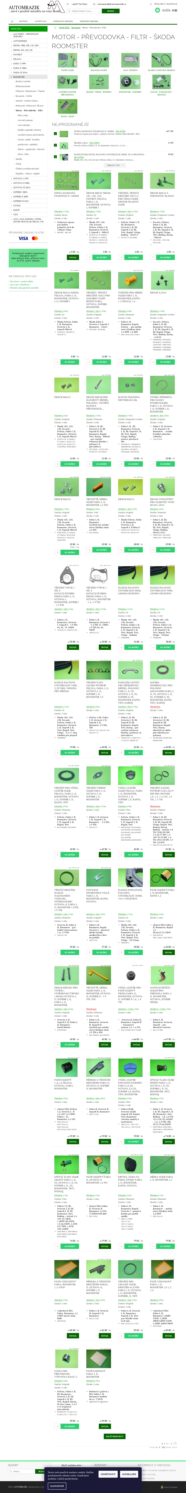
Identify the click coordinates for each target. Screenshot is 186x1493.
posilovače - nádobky (28, 144)
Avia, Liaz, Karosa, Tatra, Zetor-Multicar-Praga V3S (28, 220)
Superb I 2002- (20, 192)
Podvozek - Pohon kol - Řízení (29, 105)
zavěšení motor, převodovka (31, 134)
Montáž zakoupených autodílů (24, 287)
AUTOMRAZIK (34, 8)
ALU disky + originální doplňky (26, 35)
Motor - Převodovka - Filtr (29, 110)
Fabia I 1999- (19, 63)
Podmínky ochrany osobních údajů (157, 1470)
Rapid (16, 210)
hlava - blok (23, 154)
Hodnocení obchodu (89, 21)
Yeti (15, 214)
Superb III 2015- (21, 201)
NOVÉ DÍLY (23, 21)
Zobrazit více (113, 165)
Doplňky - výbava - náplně (28, 173)
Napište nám (40, 21)
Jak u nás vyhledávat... (20, 284)
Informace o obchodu (63, 21)
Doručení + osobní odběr (21, 281)
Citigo (17, 205)
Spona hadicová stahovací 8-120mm (99, 131)
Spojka (19, 159)
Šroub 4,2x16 (86, 142)
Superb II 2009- (21, 196)
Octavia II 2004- (21, 183)
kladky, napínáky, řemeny (29, 129)
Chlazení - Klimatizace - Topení (30, 91)
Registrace (172, 4)
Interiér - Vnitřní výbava (27, 100)
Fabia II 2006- (20, 68)
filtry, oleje (23, 115)
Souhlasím (129, 1474)
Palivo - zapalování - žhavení (31, 149)
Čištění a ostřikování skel (27, 168)
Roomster (19, 77)
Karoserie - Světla (24, 96)
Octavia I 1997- (21, 178)
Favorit (17, 54)
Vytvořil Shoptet (170, 1487)
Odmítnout (108, 1474)
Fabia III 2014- (20, 72)
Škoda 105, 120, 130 (22, 50)
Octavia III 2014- (22, 187)
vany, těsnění (24, 125)
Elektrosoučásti (23, 86)
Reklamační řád (146, 1479)
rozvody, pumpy (25, 120)
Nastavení (57, 1486)
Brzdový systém (23, 81)
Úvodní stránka (12, 21)
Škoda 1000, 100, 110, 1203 (26, 45)
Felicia (17, 59)
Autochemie (20, 41)
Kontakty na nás (147, 1474)
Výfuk (18, 163)
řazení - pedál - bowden (29, 139)
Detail (73, 257)
